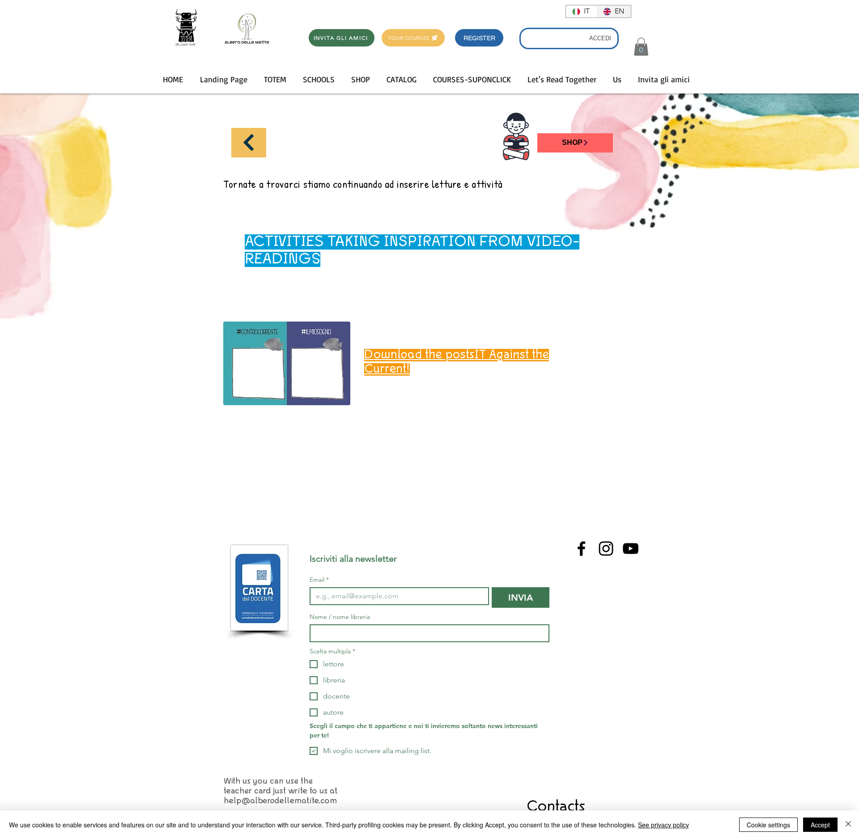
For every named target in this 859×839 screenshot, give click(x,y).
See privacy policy (663, 824)
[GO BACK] (248, 142)
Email (319, 580)
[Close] (848, 825)
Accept (820, 824)
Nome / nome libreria (340, 617)
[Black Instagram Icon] (606, 548)
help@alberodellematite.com (280, 801)
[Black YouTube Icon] (630, 548)
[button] (479, 38)
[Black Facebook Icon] (581, 548)
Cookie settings (768, 824)
